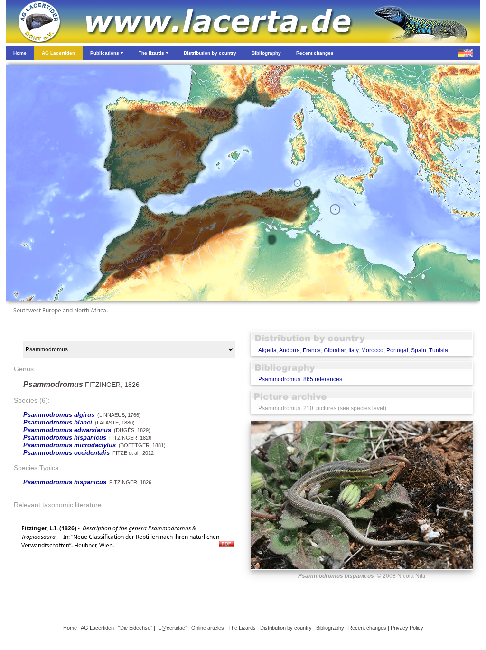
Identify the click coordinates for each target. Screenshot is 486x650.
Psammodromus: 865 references (300, 379)
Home (70, 628)
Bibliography (330, 628)
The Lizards (242, 628)
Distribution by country (286, 628)
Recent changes (367, 628)
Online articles (207, 628)
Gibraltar (335, 350)
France (312, 350)
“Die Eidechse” (135, 628)
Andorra (289, 350)
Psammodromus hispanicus (64, 437)
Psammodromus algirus (58, 414)
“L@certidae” (172, 628)
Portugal (397, 350)
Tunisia (438, 350)
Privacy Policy (407, 628)
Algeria (267, 350)
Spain (418, 350)
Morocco (372, 350)
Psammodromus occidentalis (66, 452)
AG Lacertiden (97, 628)
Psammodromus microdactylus (69, 445)
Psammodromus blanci (57, 422)
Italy (353, 350)
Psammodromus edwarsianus (67, 429)
